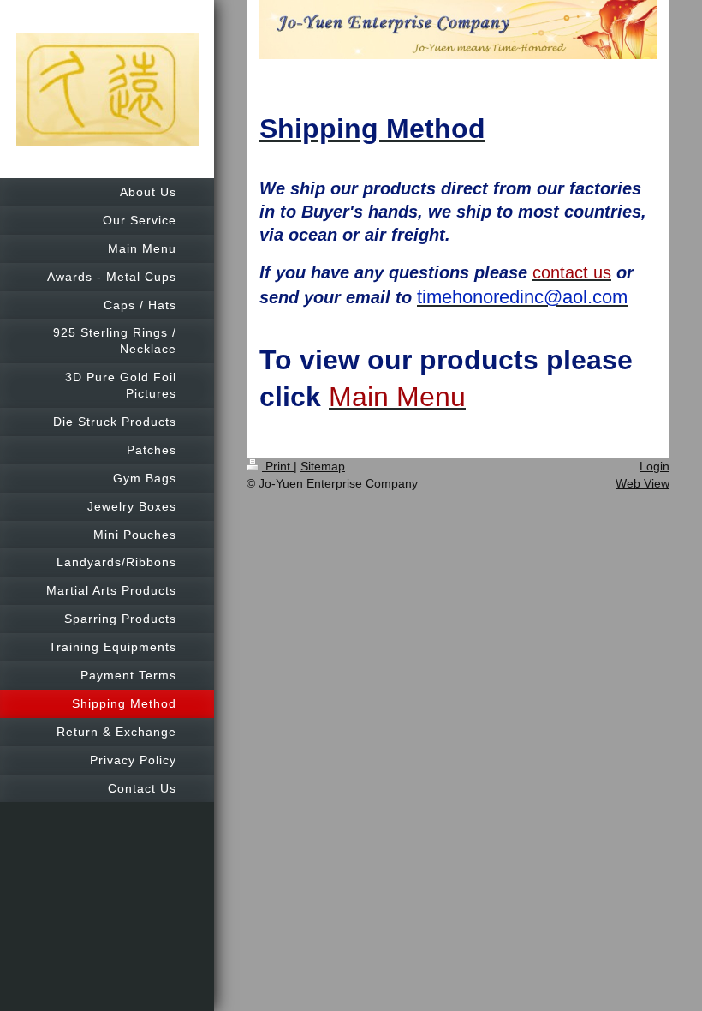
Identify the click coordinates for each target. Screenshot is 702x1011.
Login (654, 466)
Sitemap (322, 466)
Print (278, 466)
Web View (642, 483)
